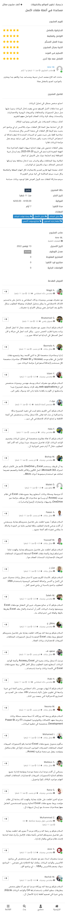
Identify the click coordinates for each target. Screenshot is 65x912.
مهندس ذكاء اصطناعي (43, 293)
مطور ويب (48, 487)
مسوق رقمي (47, 321)
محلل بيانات (47, 349)
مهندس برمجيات (45, 376)
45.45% (27, 251)
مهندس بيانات (46, 432)
